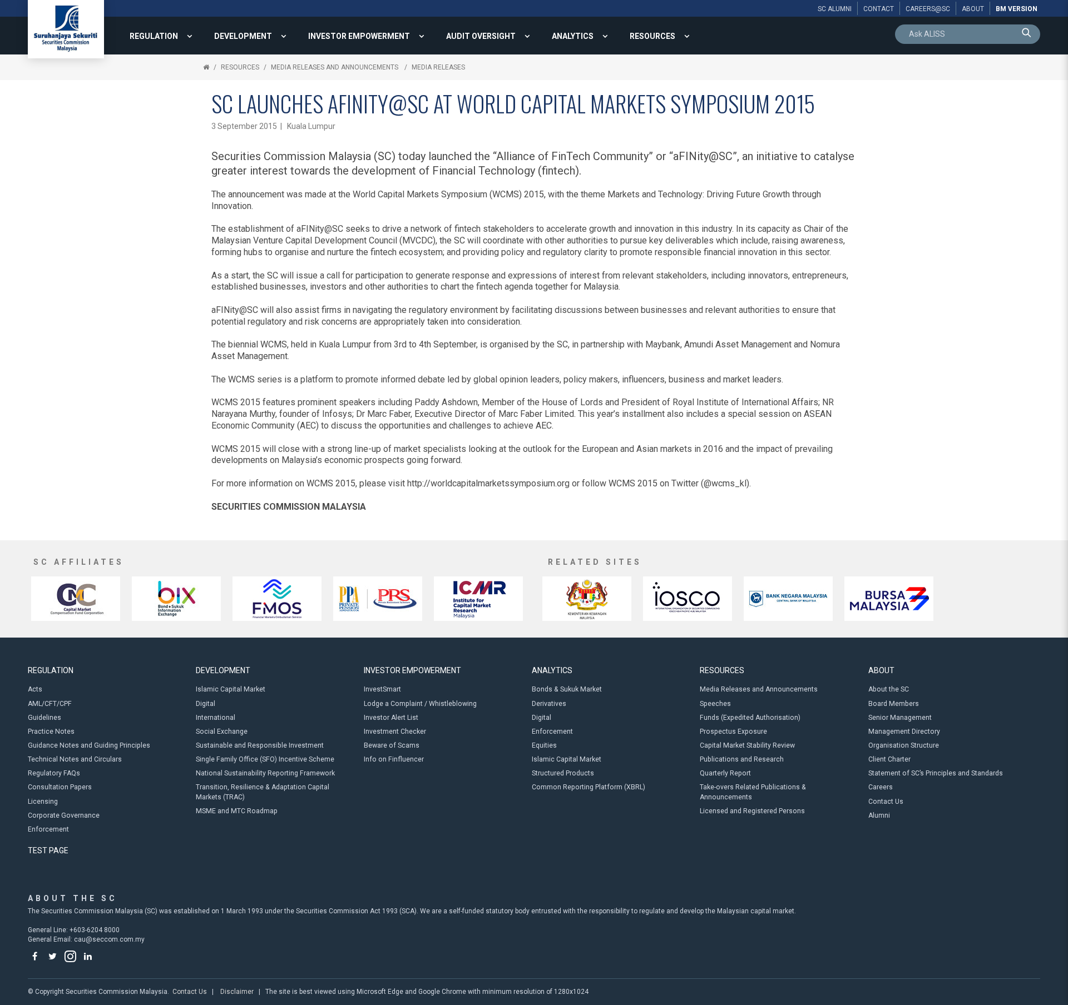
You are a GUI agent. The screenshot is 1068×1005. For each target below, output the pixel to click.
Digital (205, 704)
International (215, 718)
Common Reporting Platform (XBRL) (588, 787)
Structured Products (563, 773)
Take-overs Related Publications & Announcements (753, 791)
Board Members (893, 704)
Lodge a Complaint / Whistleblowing (420, 704)
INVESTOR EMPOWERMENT (359, 36)
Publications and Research (742, 759)
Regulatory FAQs (54, 773)
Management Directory (904, 731)
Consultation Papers (60, 787)
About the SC (888, 689)
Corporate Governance (64, 815)
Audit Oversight (481, 36)
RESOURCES (652, 36)
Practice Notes (51, 731)
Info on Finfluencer (394, 759)
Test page (48, 850)
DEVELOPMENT (243, 36)
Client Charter (889, 759)
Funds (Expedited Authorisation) (750, 718)
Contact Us (885, 801)
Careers (880, 787)
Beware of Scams (391, 745)
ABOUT (881, 670)
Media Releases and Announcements (335, 67)
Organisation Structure (903, 745)
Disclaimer (237, 992)
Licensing (43, 801)
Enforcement (48, 829)
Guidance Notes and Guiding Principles (89, 745)
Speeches (715, 704)
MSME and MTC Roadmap (237, 811)
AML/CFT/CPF (50, 704)
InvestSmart (382, 689)
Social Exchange (222, 731)
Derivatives (549, 704)
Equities (544, 745)
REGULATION (154, 36)
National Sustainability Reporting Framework (265, 773)
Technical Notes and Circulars (75, 759)
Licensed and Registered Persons (752, 811)
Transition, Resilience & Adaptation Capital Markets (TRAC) (262, 791)
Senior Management (900, 718)
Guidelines (44, 718)
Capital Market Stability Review (747, 745)
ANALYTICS (573, 36)
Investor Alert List (391, 718)
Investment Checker (395, 731)
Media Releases (438, 67)
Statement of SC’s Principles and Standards (935, 773)
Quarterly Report (725, 773)
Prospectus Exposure (733, 731)
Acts (35, 689)
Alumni (879, 815)
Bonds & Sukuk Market (567, 689)
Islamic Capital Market (230, 689)
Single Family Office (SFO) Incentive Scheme (265, 759)
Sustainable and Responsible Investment (260, 745)
